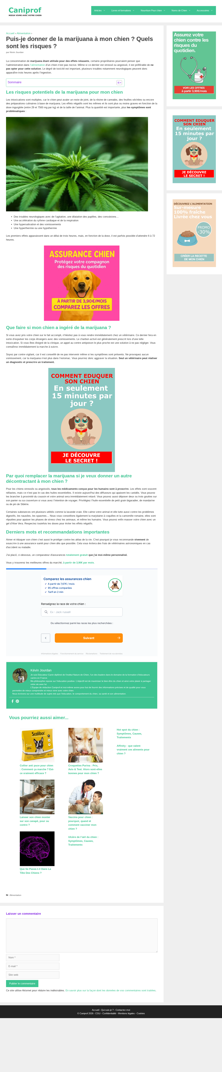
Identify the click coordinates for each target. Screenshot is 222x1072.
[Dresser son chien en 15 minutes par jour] (81, 471)
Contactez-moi (123, 1010)
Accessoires (203, 10)
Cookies (141, 1013)
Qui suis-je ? (107, 1010)
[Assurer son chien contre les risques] (81, 320)
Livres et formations (121, 10)
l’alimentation (37, 65)
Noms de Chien (179, 10)
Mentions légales (126, 1013)
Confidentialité (109, 1013)
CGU (97, 1013)
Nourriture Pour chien (151, 10)
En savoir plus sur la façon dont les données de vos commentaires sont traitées (111, 990)
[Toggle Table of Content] (117, 82)
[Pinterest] (17, 701)
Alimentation (24, 33)
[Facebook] (12, 701)
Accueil (10, 33)
